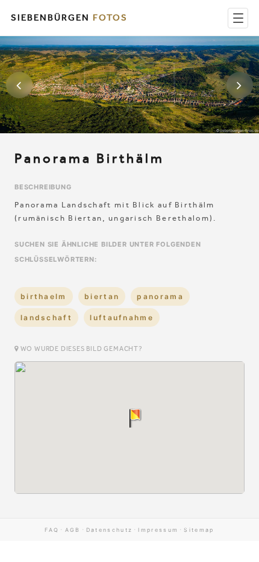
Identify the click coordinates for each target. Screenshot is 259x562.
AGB (73, 529)
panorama (160, 296)
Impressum (158, 529)
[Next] (239, 85)
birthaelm (43, 296)
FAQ (52, 529)
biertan (101, 296)
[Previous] (19, 85)
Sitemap (199, 529)
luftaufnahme (122, 317)
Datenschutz (109, 529)
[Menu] (238, 18)
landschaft (46, 317)
